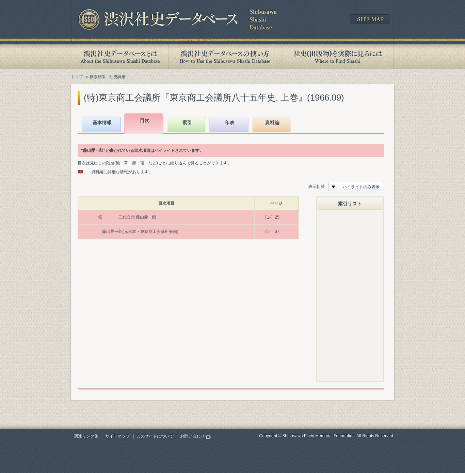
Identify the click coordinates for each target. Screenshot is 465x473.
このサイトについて (155, 436)
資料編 (272, 122)
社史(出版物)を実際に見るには (337, 56)
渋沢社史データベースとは (120, 56)
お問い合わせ (192, 436)
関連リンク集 (86, 436)
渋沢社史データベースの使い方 (225, 56)
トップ (77, 76)
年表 (230, 122)
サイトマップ (117, 436)
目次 (144, 120)
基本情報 (102, 122)
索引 (187, 122)
